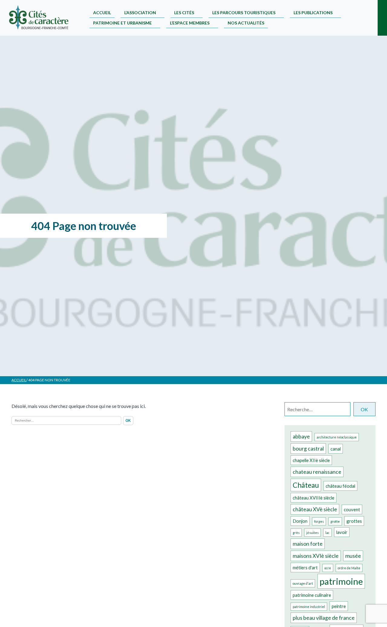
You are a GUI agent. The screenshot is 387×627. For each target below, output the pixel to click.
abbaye (301, 436)
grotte (335, 521)
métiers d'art (305, 567)
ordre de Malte (349, 568)
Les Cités (184, 12)
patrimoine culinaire (312, 595)
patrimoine (341, 581)
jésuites (312, 533)
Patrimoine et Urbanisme (122, 22)
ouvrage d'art (303, 583)
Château (306, 485)
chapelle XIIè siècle (311, 460)
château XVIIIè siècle (313, 497)
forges (319, 521)
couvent (352, 509)
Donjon (300, 521)
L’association (140, 12)
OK (364, 409)
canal (335, 448)
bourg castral (308, 448)
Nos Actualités (246, 22)
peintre (339, 606)
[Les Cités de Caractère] (38, 18)
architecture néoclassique (337, 437)
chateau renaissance (317, 472)
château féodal (340, 486)
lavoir (341, 532)
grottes (354, 521)
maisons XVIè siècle (316, 556)
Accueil (102, 12)
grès (296, 533)
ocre (327, 568)
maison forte (308, 544)
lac (327, 533)
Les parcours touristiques (243, 12)
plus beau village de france (324, 618)
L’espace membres (190, 22)
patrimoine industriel (309, 607)
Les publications (313, 12)
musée (353, 556)
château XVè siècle (315, 509)
